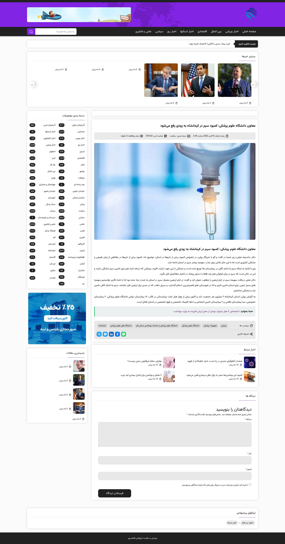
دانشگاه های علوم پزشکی (121, 325)
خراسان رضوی (43, 191)
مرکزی (43, 270)
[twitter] (99, 334)
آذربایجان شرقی (72, 125)
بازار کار (43, 164)
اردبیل (72, 151)
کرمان (72, 250)
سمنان (42, 211)
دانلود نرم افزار (247, 523)
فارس (72, 230)
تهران (43, 178)
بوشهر (72, 171)
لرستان (43, 263)
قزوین (72, 237)
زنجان (72, 204)
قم (43, 237)
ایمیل (248, 469)
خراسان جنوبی (72, 191)
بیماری (223, 325)
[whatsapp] (123, 334)
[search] (31, 31)
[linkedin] (111, 334)
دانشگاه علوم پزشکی (190, 325)
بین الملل (216, 31)
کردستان (43, 244)
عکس (73, 224)
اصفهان (43, 151)
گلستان (43, 257)
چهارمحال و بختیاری (43, 184)
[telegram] (105, 334)
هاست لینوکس (142, 538)
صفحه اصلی (249, 31)
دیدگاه (248, 419)
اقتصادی (202, 31)
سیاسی (159, 31)
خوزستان (43, 197)
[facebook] (117, 334)
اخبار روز (171, 31)
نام (250, 453)
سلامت (173, 136)
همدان (43, 278)
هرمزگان (72, 277)
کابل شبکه (231, 523)
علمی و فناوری (143, 31)
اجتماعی (72, 131)
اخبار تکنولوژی (43, 138)
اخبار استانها (187, 31)
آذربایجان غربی (43, 125)
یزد (72, 283)
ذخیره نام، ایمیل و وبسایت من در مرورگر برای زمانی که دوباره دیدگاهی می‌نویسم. (215, 485)
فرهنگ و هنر (42, 230)
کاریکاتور (73, 244)
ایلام (72, 164)
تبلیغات (73, 178)
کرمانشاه (102, 325)
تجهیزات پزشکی (210, 325)
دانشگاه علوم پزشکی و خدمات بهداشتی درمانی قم (156, 325)
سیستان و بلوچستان (43, 217)
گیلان (72, 263)
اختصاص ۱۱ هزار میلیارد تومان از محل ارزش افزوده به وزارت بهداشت (206, 311)
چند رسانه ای (73, 184)
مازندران (73, 270)
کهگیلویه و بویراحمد (72, 257)
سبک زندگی (43, 204)
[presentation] (253, 84)
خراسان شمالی (72, 197)
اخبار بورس (72, 138)
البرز (42, 158)
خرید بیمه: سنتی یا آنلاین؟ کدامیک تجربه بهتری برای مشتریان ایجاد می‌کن (197, 44)
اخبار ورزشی (231, 31)
